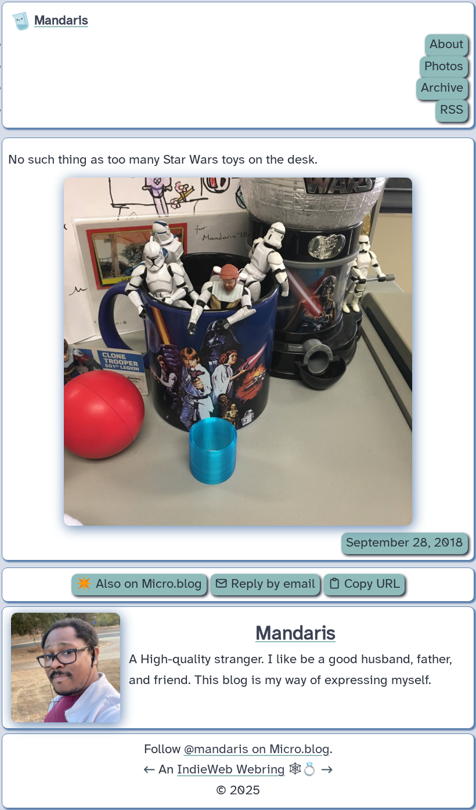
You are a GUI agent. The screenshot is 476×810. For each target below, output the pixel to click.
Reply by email (271, 584)
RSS (451, 110)
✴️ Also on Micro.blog (139, 584)
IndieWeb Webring (231, 770)
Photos (443, 67)
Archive (442, 88)
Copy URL (370, 584)
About (446, 45)
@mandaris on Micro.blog (257, 750)
